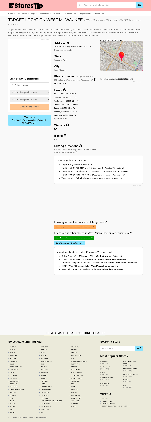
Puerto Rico (75, 364)
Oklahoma (74, 347)
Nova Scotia (44, 409)
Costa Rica (13, 384)
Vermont (74, 389)
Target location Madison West (93, 175)
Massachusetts (45, 361)
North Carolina (45, 403)
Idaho (11, 401)
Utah (72, 386)
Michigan (43, 367)
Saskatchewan (76, 372)
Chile (11, 372)
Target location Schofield (92, 178)
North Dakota (45, 406)
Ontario (73, 350)
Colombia (12, 375)
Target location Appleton (92, 168)
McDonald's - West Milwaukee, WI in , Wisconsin (92, 269)
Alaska (11, 350)
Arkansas (12, 361)
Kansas (11, 412)
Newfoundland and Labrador (50, 401)
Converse (104, 362)
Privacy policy (106, 401)
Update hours (59, 119)
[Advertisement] (29, 57)
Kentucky (43, 347)
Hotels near (29, 120)
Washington (75, 395)
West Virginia (75, 398)
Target (77, 164)
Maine (42, 352)
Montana (43, 378)
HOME (50, 333)
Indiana (11, 406)
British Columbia (15, 367)
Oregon (73, 352)
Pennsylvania (75, 355)
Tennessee (74, 381)
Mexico (42, 364)
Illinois (11, 403)
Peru (72, 358)
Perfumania (104, 384)
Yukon (73, 406)
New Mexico (44, 395)
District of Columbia (16, 389)
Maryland (43, 358)
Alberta (12, 352)
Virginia (73, 392)
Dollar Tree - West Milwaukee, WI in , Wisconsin (92, 256)
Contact (104, 399)
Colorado (12, 378)
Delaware (12, 386)
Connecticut (13, 381)
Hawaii (11, 398)
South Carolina (76, 375)
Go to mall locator (69, 243)
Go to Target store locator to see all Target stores (74, 227)
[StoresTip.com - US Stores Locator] (26, 6)
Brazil (11, 364)
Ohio (41, 412)
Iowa (10, 409)
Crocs (127, 380)
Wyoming (74, 403)
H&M (127, 386)
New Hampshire (45, 389)
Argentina (12, 355)
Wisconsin (74, 401)
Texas (72, 384)
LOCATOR (68, 333)
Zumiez (104, 373)
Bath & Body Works (130, 369)
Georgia (12, 395)
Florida (12, 392)
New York (43, 398)
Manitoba (43, 355)
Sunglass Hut (105, 368)
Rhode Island (75, 369)
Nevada (42, 384)
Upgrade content (107, 403)
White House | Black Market (130, 363)
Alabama (12, 347)
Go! (139, 5)
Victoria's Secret (106, 378)
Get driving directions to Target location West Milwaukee (75, 151)
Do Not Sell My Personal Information (115, 406)
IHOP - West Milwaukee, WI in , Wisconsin (89, 266)
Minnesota (43, 369)
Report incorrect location (63, 50)
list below (26, 35)
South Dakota (75, 378)
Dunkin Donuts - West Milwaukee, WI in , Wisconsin (93, 259)
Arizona (12, 358)
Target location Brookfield (94, 171)
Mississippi (43, 372)
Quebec (73, 367)
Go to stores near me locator (73, 238)
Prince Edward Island (78, 361)
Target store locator (89, 35)
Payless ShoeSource (130, 375)
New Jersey (44, 392)
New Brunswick (45, 386)
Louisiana (43, 350)
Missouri (43, 375)
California (13, 369)
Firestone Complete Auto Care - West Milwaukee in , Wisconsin (99, 263)
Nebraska (43, 381)
